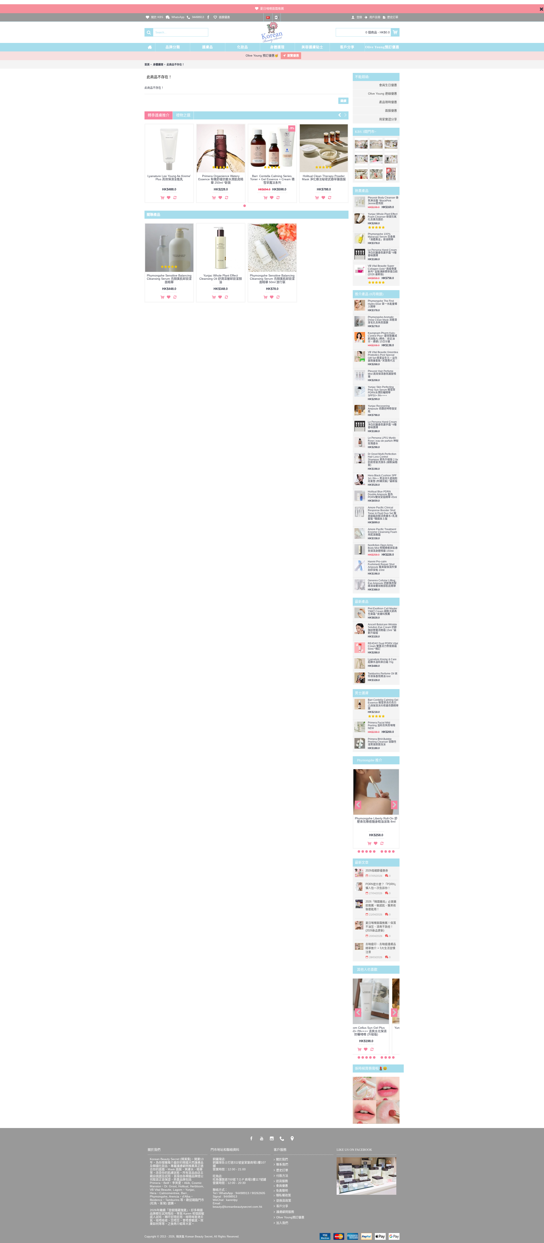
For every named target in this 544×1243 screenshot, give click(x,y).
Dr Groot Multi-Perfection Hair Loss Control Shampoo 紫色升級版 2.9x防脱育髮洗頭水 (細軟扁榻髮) (383, 460)
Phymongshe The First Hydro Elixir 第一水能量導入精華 (382, 304)
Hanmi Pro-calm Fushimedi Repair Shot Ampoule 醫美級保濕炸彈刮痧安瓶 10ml (382, 566)
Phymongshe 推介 (369, 760)
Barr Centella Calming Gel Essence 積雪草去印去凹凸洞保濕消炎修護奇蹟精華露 (383, 704)
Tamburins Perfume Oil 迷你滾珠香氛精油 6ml (382, 675)
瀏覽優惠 (293, 55)
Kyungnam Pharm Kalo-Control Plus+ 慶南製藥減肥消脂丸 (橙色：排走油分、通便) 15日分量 (382, 337)
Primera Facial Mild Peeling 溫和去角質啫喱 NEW (381, 725)
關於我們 (282, 1159)
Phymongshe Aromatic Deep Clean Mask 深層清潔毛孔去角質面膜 (382, 320)
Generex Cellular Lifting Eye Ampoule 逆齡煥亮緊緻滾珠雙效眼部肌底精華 (382, 583)
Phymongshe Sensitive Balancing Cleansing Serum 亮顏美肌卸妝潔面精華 (169, 279)
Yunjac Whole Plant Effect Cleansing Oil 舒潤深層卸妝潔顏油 (220, 279)
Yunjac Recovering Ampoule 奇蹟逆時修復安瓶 (382, 409)
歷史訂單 (282, 1170)
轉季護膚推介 (158, 115)
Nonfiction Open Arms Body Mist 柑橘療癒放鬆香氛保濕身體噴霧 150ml (383, 548)
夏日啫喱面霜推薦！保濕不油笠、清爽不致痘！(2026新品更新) (381, 926)
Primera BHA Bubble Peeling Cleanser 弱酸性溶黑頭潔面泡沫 (382, 742)
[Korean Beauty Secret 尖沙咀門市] (376, 144)
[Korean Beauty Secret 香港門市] (361, 144)
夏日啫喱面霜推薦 (272, 8)
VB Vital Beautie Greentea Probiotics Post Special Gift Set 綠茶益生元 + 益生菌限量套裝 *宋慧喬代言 (383, 356)
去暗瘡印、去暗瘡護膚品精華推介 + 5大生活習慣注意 (381, 947)
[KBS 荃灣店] (376, 174)
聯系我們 (282, 1164)
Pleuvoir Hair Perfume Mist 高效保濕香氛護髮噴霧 (382, 374)
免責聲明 (282, 1190)
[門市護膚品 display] (361, 159)
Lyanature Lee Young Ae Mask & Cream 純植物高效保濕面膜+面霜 (209, 177)
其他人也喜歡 (367, 969)
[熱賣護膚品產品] (391, 144)
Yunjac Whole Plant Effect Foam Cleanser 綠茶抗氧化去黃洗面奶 (382, 217)
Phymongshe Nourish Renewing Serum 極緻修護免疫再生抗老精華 (376, 822)
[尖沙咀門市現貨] (376, 159)
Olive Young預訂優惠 (290, 1217)
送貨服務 (282, 1181)
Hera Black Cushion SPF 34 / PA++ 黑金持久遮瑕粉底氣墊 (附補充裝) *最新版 (382, 478)
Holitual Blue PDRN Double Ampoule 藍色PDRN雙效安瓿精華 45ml (382, 494)
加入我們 (282, 1223)
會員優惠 (282, 1185)
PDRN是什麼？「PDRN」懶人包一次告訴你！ (381, 886)
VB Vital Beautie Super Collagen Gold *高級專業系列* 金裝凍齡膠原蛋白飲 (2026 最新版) (383, 270)
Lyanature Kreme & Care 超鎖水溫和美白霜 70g (382, 661)
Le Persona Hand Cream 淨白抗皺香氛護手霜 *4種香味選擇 (382, 253)
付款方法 (282, 1175)
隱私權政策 (283, 1195)
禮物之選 (183, 115)
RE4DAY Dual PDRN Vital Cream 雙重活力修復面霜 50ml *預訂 (383, 646)
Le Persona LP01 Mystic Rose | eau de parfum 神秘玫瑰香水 (383, 441)
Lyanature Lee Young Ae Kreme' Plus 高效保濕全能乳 (261, 177)
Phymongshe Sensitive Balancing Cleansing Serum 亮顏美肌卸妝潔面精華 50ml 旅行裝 (272, 279)
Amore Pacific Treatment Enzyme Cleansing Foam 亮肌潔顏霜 (382, 532)
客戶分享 (282, 1206)
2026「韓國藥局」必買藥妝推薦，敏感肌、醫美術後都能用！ (381, 905)
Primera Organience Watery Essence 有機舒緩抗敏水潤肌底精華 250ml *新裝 (312, 179)
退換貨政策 (283, 1200)
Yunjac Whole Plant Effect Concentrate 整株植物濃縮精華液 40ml (158, 179)
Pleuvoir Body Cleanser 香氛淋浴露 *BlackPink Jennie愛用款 (383, 200)
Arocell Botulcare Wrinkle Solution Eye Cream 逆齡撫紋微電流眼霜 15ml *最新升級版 (382, 628)
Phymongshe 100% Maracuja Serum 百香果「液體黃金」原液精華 (381, 237)
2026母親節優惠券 (377, 870)
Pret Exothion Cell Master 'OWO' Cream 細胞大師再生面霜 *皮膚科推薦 (382, 611)
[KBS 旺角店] (361, 174)
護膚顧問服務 (285, 1211)
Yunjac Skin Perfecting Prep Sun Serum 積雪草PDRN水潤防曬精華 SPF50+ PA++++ (381, 391)
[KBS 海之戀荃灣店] (391, 174)
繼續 (343, 100)
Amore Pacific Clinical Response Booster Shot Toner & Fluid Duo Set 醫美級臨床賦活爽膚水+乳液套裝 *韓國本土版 (382, 513)
